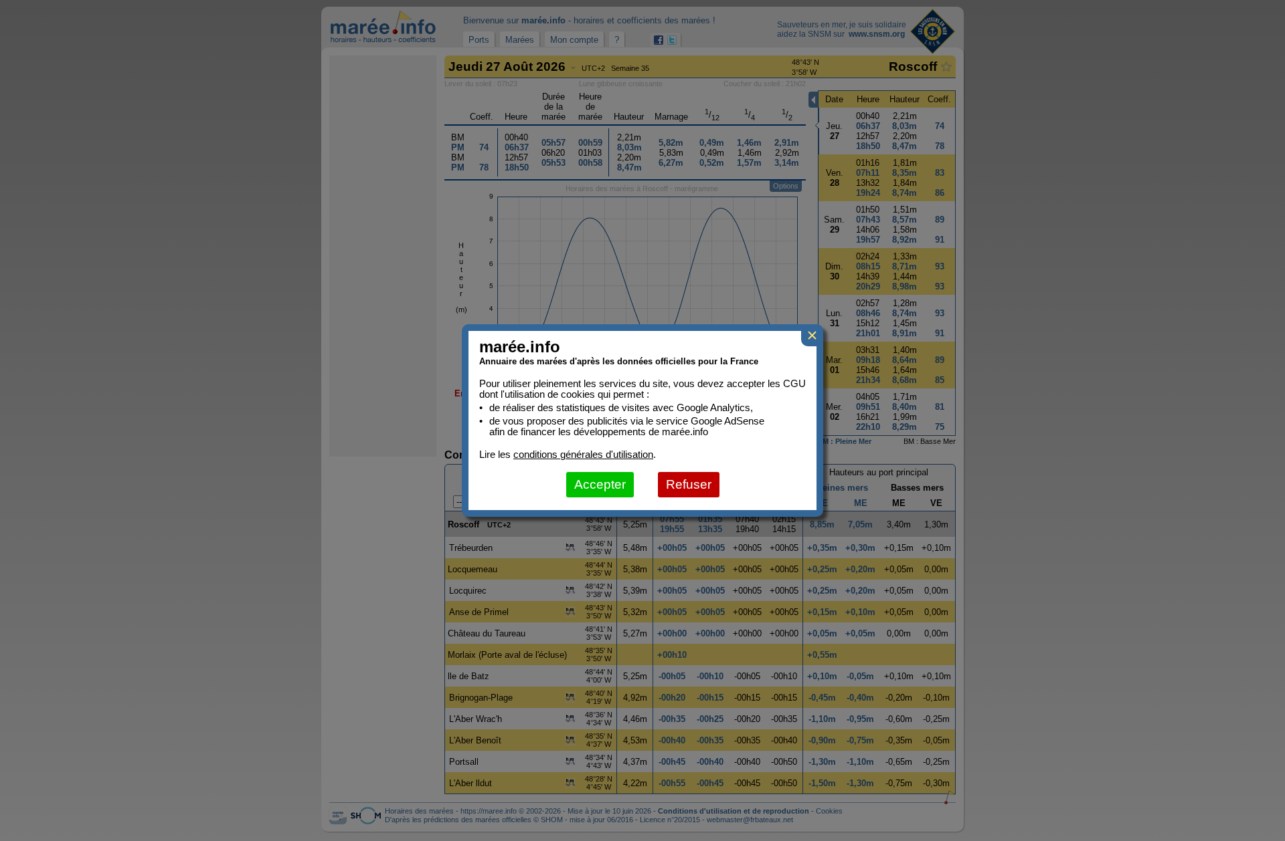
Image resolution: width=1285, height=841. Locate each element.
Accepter (600, 484)
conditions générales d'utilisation (583, 454)
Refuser (688, 484)
